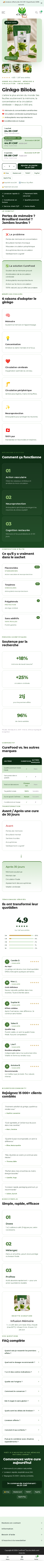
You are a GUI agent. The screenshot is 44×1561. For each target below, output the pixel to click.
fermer (41, 2)
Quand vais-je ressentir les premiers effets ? (22, 1350)
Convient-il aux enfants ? (22, 1427)
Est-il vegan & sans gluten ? (22, 1398)
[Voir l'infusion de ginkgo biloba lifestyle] (27, 66)
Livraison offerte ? (22, 1418)
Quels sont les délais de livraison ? (22, 1408)
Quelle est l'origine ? (22, 1379)
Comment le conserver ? (22, 1389)
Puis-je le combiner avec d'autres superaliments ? (22, 1438)
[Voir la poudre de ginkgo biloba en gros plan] (16, 66)
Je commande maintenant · (22, 1482)
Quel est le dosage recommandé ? (22, 1360)
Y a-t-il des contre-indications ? (22, 1369)
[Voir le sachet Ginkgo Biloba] (6, 66)
